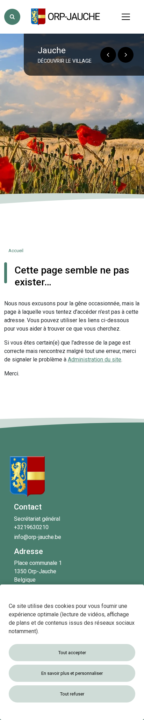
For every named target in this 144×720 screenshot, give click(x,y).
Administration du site (94, 359)
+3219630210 (31, 527)
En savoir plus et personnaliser (72, 673)
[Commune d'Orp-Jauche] (66, 16)
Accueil (15, 250)
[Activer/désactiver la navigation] (126, 17)
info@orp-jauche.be (37, 537)
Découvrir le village (65, 61)
